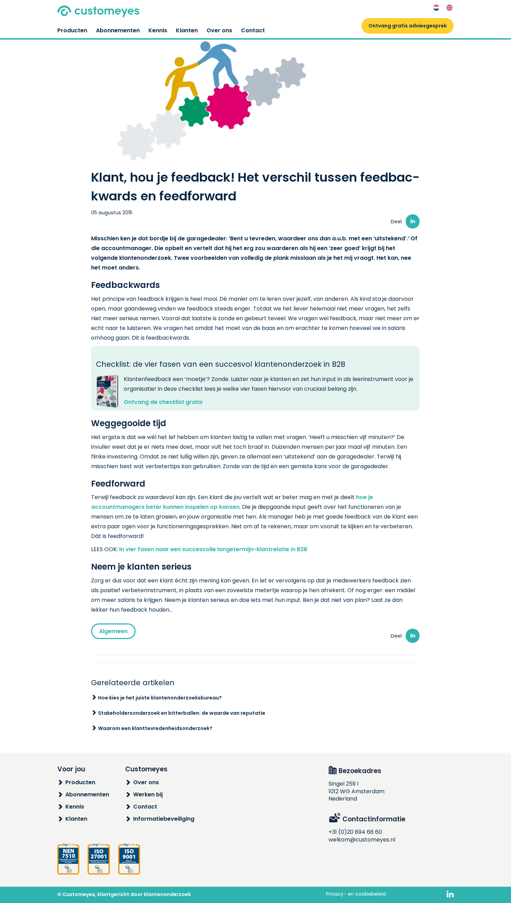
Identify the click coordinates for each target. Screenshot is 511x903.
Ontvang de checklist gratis (163, 402)
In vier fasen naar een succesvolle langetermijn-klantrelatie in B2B (213, 549)
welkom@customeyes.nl (361, 839)
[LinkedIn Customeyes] (450, 894)
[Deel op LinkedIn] (413, 221)
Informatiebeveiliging (163, 819)
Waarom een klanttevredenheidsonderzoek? (155, 728)
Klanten (187, 30)
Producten (72, 30)
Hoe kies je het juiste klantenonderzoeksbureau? (160, 697)
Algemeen (113, 631)
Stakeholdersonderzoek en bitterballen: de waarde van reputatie (181, 713)
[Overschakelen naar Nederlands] (436, 8)
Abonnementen (118, 30)
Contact (253, 30)
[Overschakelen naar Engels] (449, 8)
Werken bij (148, 794)
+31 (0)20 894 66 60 (355, 832)
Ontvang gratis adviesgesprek (407, 25)
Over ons (219, 30)
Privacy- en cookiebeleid (356, 893)
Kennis (157, 30)
